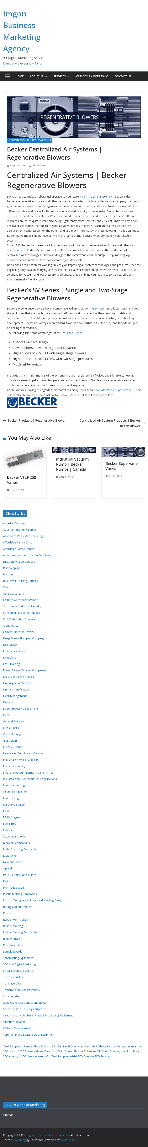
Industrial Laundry (14, 766)
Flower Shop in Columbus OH (82, 1051)
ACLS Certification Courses (19, 529)
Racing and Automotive (17, 907)
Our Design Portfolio (92, 76)
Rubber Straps (12, 939)
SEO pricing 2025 (13, 1051)
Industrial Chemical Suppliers (21, 760)
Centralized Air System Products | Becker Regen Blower (110, 423)
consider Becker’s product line (114, 390)
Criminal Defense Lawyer (18, 632)
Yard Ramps (25, 1046)
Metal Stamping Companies (20, 849)
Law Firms (9, 823)
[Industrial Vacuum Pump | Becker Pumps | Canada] (74, 450)
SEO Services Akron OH (35, 1056)
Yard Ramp (10, 1046)
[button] (45, 76)
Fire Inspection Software (18, 683)
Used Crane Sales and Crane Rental (25, 1002)
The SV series (97, 308)
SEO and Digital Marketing (19, 964)
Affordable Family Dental (18, 549)
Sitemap (8, 1115)
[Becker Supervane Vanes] (123, 450)
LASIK (6, 811)
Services (60, 76)
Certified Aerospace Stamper (21, 600)
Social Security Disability (18, 970)
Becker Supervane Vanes (121, 466)
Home (19, 76)
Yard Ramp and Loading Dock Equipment (28, 1034)
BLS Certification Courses (19, 561)
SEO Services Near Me (81, 1046)
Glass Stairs (10, 740)
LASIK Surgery (12, 817)
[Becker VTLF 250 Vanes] (24, 450)
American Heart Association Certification (28, 555)
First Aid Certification (16, 689)
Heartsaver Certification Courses (23, 753)
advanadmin (39, 165)
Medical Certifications (16, 843)
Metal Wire (10, 855)
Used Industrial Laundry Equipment (24, 1009)
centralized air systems (96, 196)
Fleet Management (15, 696)
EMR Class (9, 657)
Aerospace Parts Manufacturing (23, 536)
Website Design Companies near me (119, 1046)
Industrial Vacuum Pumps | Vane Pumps (29, 140)
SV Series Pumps (72, 333)
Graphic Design (12, 747)
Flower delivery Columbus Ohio (44, 1051)
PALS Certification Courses (19, 875)
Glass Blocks (11, 728)
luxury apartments (14, 836)
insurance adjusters (15, 792)
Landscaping (11, 798)
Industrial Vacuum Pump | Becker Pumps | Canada (72, 464)
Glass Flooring (12, 734)
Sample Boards (12, 951)
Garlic (6, 715)
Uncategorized (12, 996)
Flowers (8, 702)
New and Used (12, 862)
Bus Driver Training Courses (20, 581)
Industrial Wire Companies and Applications (30, 779)
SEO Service (59, 1046)
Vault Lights (130, 1051)
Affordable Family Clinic (17, 542)
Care (6, 587)
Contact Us (122, 76)
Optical (7, 868)
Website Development (17, 1028)
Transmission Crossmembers (21, 990)
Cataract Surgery (13, 593)
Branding (8, 574)
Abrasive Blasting (13, 523)
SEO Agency (10, 1056)
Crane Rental (11, 625)
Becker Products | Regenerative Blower (37, 420)
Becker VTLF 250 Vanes (21, 480)
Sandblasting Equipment (18, 958)
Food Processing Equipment (20, 708)
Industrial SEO (74, 1056)
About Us (36, 76)
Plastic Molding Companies (20, 894)
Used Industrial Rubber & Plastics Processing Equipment (38, 1015)
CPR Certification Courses (19, 619)
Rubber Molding (13, 926)
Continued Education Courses (21, 613)
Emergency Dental (14, 651)
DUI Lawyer (10, 645)
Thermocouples (13, 977)
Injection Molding (14, 785)
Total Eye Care (12, 983)
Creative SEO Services (97, 1056)
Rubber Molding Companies (20, 932)
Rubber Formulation (15, 919)
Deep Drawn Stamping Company (23, 638)
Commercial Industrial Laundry (22, 606)
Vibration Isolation (14, 1022)
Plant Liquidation (13, 887)
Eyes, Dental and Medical (18, 676)
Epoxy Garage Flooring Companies (24, 670)
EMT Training (11, 664)
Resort (7, 913)
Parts (6, 881)
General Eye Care (13, 721)
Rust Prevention (13, 945)
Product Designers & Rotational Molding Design (33, 900)
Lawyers (8, 830)
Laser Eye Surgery (14, 804)
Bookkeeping (11, 568)
